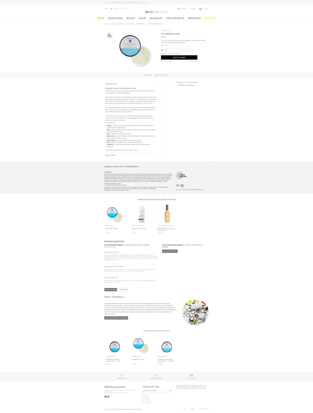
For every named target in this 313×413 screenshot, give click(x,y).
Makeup (155, 18)
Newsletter (148, 386)
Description (110, 84)
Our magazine (146, 401)
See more (123, 290)
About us (145, 395)
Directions (110, 155)
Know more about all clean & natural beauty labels (190, 189)
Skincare (115, 18)
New (100, 18)
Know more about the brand (116, 318)
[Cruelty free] (182, 185)
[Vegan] (178, 185)
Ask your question (170, 251)
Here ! (145, 2)
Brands (194, 18)
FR (105, 8)
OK (170, 390)
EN (107, 8)
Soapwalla (166, 30)
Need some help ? (166, 61)
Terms (193, 409)
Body (131, 18)
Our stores (145, 399)
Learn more (164, 45)
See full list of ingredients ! (186, 85)
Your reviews (146, 403)
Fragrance (175, 18)
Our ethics (145, 397)
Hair (142, 18)
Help (185, 409)
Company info (204, 409)
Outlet (210, 18)
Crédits (138, 409)
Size (162, 50)
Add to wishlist (193, 61)
